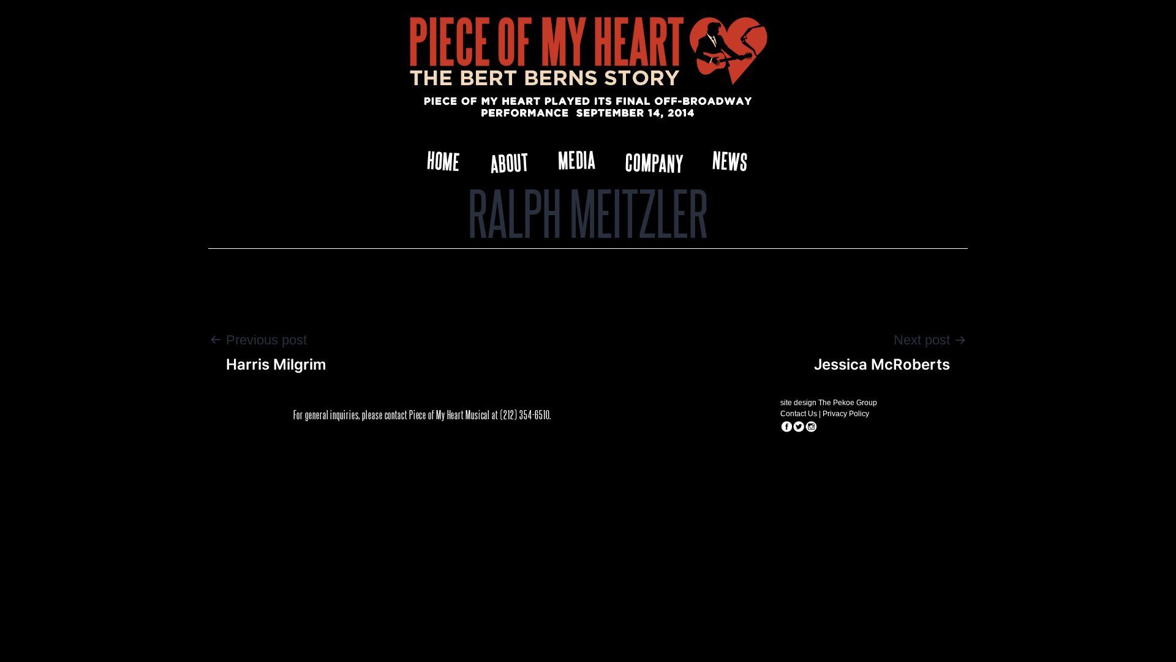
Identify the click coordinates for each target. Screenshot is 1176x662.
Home (443, 160)
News (730, 160)
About (510, 163)
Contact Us (798, 413)
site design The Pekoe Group (828, 402)
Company (654, 162)
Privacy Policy (846, 413)
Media (577, 159)
